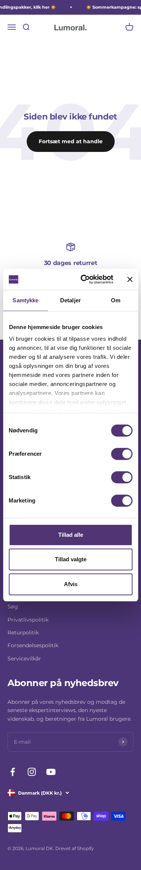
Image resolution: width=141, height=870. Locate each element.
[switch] (121, 454)
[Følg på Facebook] (13, 772)
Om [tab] (115, 300)
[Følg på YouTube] (51, 772)
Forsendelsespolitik (33, 645)
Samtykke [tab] (25, 300)
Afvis (70, 584)
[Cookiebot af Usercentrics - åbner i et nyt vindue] (84, 279)
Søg (13, 606)
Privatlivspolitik (28, 619)
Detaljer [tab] (70, 300)
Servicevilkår (24, 658)
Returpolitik (23, 632)
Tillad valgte (70, 559)
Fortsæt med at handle (71, 141)
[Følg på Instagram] (32, 772)
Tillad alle (70, 534)
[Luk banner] (129, 279)
